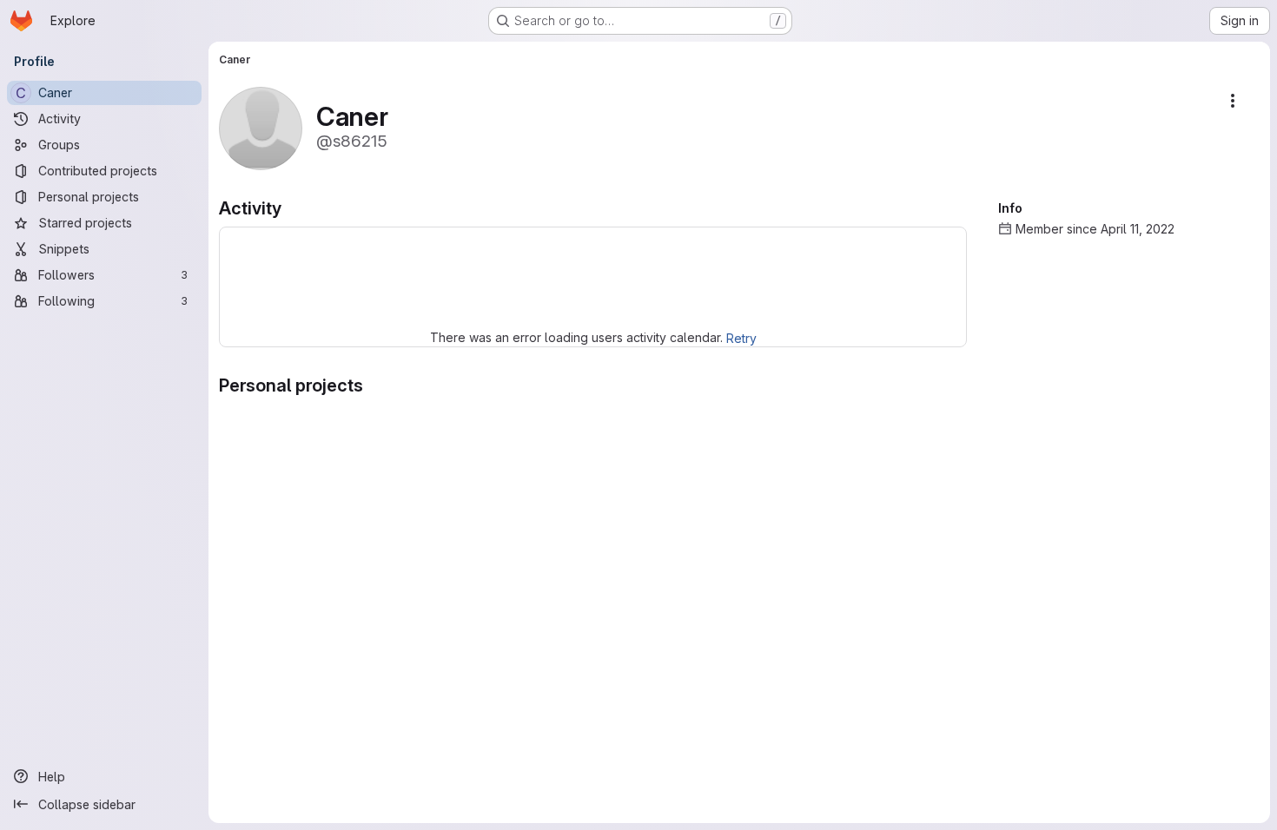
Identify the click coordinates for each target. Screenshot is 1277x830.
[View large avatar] (260, 127)
